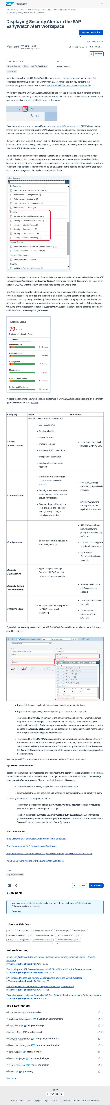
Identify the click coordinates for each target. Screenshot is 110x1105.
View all (10, 1078)
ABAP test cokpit (79, 931)
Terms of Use (24, 1100)
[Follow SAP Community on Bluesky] (53, 1094)
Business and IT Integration (18, 940)
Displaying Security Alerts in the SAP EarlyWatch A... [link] (27, 13)
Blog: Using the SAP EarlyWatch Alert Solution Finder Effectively (36, 839)
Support (76, 1100)
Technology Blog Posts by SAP (64, 9)
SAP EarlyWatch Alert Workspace (62, 85)
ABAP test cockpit (61, 931)
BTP (79, 935)
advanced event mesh (16, 935)
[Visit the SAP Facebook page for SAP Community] (48, 1094)
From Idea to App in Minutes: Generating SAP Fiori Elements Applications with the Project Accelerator (53, 995)
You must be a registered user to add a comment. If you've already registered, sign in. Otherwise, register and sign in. (51, 904)
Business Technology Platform (67, 940)
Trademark (65, 1100)
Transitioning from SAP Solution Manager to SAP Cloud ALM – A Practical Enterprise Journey (49, 969)
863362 (34, 402)
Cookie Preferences (91, 1100)
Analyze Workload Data (44, 935)
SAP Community (12, 9)
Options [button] (80, 37)
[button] (91, 54)
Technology (46, 9)
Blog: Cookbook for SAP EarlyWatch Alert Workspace (31, 846)
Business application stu (42, 940)
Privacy (14, 1100)
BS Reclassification (65, 935)
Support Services (14, 66)
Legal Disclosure (51, 1100)
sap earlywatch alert (15, 875)
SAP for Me (12, 72)
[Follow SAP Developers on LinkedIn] (62, 1094)
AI (30, 935)
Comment (16, 911)
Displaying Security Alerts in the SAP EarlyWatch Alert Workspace (43, 24)
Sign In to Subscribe (90, 32)
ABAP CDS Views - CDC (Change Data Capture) (33, 931)
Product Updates (63, 67)
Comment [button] (96, 885)
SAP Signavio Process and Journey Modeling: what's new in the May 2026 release (44, 978)
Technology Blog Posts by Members (25, 972)
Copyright (37, 1100)
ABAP (9, 931)
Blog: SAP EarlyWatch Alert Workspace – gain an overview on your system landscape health (49, 853)
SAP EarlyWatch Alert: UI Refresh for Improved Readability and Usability (40, 986)
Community (21, 4)
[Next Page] (57, 944)
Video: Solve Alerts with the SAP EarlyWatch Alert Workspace (35, 861)
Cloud (26, 66)
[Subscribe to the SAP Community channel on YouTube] (57, 1094)
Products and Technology (30, 9)
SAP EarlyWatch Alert (39, 66)
